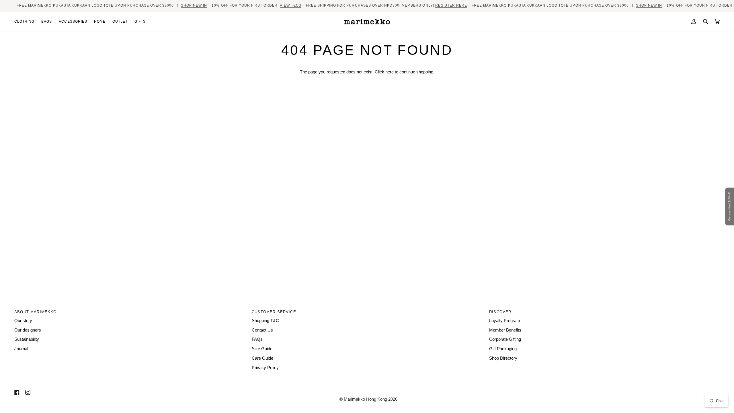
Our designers (27, 330)
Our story (23, 320)
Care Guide (262, 358)
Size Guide (262, 348)
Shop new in (194, 5)
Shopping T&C (265, 320)
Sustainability (26, 339)
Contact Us (262, 330)
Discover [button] (500, 312)
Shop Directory (503, 358)
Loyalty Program (504, 320)
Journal (21, 348)
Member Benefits (505, 330)
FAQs (257, 339)
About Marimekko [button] (35, 312)
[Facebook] (16, 392)
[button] (26, 22)
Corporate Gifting (505, 339)
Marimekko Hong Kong (365, 399)
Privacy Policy (265, 367)
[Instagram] (27, 392)
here (389, 72)
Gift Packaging (503, 348)
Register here (451, 5)
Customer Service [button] (274, 312)
